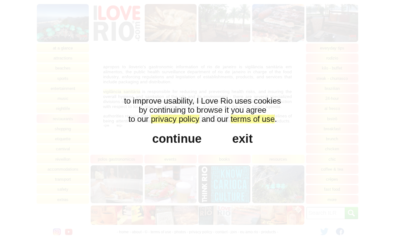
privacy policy (175, 119)
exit (242, 138)
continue (177, 138)
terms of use (253, 119)
